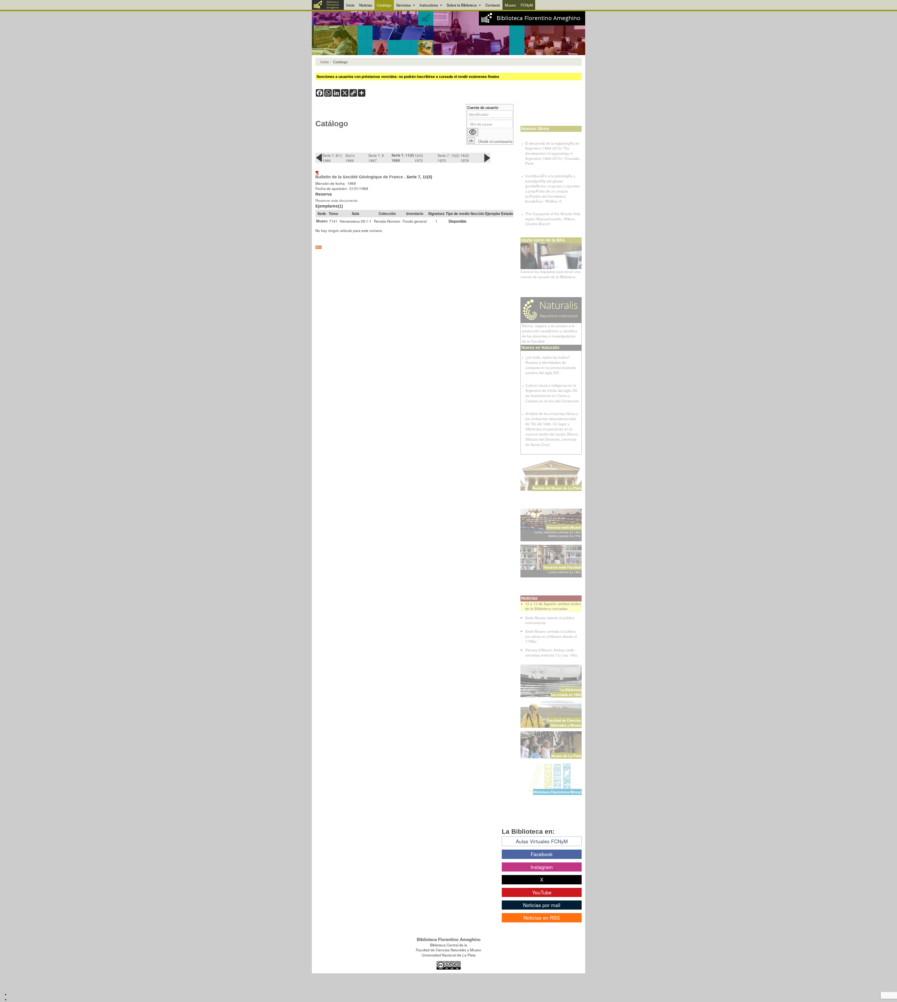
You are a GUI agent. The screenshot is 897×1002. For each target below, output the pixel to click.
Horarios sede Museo (563, 527)
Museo (510, 4)
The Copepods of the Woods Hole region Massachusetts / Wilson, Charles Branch (552, 218)
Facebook (542, 854)
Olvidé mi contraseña (495, 141)
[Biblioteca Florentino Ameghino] (328, 5)
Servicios (404, 4)
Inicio (350, 4)
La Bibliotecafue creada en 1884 (566, 692)
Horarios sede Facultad (562, 567)
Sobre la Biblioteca (462, 4)
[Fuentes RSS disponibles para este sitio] (414, 247)
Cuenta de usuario (482, 107)
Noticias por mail (541, 904)
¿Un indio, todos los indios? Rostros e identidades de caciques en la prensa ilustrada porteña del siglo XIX (550, 365)
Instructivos (429, 4)
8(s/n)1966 (350, 158)
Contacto (492, 4)
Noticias (365, 4)
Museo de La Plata (566, 755)
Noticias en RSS (541, 917)
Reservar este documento (336, 200)
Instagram (541, 866)
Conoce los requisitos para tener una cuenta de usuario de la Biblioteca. (550, 274)
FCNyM (527, 4)
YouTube (542, 892)
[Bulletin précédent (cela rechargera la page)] (318, 158)
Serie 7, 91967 (376, 158)
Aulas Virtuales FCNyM (542, 841)
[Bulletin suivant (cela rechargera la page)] (487, 158)
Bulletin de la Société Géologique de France (359, 177)
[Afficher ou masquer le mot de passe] (472, 132)
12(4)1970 (418, 158)
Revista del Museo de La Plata (556, 488)
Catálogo (384, 4)
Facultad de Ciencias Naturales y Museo (564, 723)
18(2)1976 (464, 158)
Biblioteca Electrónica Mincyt (557, 792)
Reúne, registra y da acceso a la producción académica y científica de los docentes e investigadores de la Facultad (549, 333)
